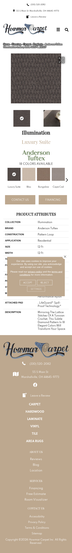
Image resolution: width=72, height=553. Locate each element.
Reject (45, 282)
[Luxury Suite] (14, 174)
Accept (27, 282)
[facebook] (35, 385)
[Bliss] (28, 174)
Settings (36, 288)
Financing (52, 199)
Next (67, 116)
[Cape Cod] (58, 174)
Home (6, 44)
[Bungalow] (43, 174)
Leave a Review (40, 395)
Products (38, 44)
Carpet (27, 44)
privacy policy (35, 271)
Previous (5, 116)
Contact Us (20, 199)
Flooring (16, 44)
